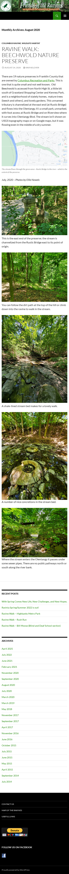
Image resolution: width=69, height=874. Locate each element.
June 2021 (7, 660)
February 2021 (9, 666)
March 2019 (8, 703)
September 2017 (10, 721)
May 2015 (7, 763)
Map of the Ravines (12, 810)
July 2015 (7, 751)
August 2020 (8, 684)
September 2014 (10, 775)
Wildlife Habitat (31, 43)
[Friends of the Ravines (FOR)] (4, 855)
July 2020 (7, 691)
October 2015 (9, 745)
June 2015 (7, 757)
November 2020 (10, 672)
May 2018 (7, 709)
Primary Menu (65, 16)
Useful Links (8, 816)
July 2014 (7, 781)
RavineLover (32, 67)
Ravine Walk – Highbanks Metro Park (21, 613)
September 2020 (10, 678)
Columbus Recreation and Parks (36, 80)
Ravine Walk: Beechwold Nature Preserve (30, 54)
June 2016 (7, 739)
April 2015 (7, 769)
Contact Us (8, 804)
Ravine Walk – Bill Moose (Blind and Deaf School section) (31, 625)
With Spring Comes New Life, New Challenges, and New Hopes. (34, 601)
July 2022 (7, 654)
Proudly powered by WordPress (16, 870)
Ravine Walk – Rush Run (14, 619)
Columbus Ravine (11, 43)
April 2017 (7, 727)
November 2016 (10, 733)
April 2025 (7, 648)
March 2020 (8, 697)
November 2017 (10, 715)
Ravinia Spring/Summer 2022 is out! (20, 607)
